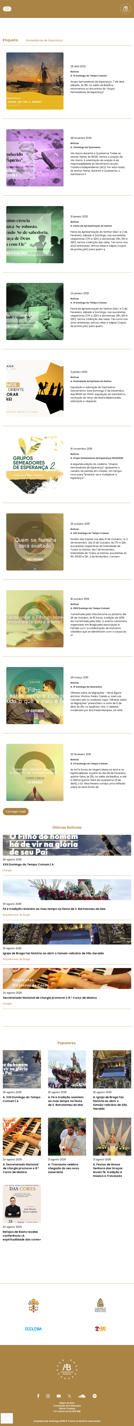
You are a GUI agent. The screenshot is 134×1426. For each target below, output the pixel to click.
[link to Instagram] (48, 1396)
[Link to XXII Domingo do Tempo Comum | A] (67, 855)
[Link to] (67, 81)
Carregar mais (16, 812)
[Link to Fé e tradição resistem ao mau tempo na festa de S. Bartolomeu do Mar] (67, 899)
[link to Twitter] (69, 1396)
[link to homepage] (125, 8)
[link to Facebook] (38, 1396)
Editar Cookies (67, 1408)
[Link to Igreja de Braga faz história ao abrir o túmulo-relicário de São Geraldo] (67, 944)
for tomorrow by (67, 1411)
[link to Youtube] (59, 1396)
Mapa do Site (67, 1402)
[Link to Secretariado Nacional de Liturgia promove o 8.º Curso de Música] (67, 988)
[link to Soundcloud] (81, 1396)
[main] (67, 643)
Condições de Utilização (67, 1405)
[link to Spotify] (94, 1396)
